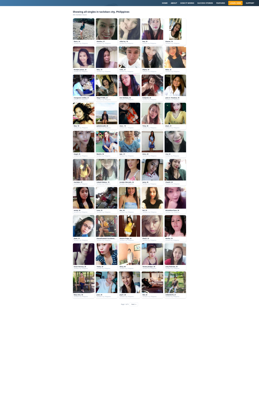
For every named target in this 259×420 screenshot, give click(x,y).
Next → (133, 304)
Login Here (235, 3)
